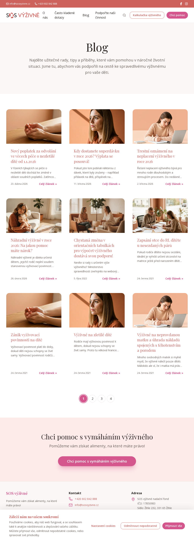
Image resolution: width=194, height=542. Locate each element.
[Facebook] (181, 3)
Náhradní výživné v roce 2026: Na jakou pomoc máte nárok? (31, 245)
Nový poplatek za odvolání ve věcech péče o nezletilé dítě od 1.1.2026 (33, 156)
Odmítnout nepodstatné (140, 526)
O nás (45, 15)
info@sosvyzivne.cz (19, 3)
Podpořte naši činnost (105, 15)
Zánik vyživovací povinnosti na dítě (26, 337)
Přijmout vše (173, 526)
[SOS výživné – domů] (23, 15)
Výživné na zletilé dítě (93, 334)
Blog (86, 15)
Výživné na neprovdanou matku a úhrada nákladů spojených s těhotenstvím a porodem (159, 342)
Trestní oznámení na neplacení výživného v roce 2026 (156, 156)
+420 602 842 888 (47, 3)
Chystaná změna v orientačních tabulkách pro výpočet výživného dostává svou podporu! (94, 247)
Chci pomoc (177, 15)
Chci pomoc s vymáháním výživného (97, 461)
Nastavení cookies (103, 526)
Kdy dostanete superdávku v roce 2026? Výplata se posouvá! (96, 156)
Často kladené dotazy (65, 15)
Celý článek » (48, 184)
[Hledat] (124, 15)
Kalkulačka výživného (147, 15)
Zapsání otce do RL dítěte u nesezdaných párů (159, 242)
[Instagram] (186, 3)
